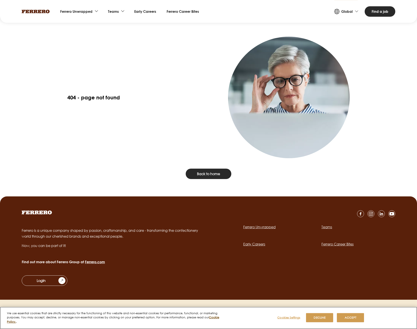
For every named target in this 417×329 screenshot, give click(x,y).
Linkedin (381, 213)
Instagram (370, 213)
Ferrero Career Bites (183, 11)
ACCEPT (350, 317)
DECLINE (320, 317)
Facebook (360, 213)
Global (347, 11)
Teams (113, 11)
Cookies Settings (288, 317)
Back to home (208, 174)
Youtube (391, 213)
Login (41, 280)
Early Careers (145, 11)
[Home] (36, 11)
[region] (208, 318)
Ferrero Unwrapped (76, 11)
